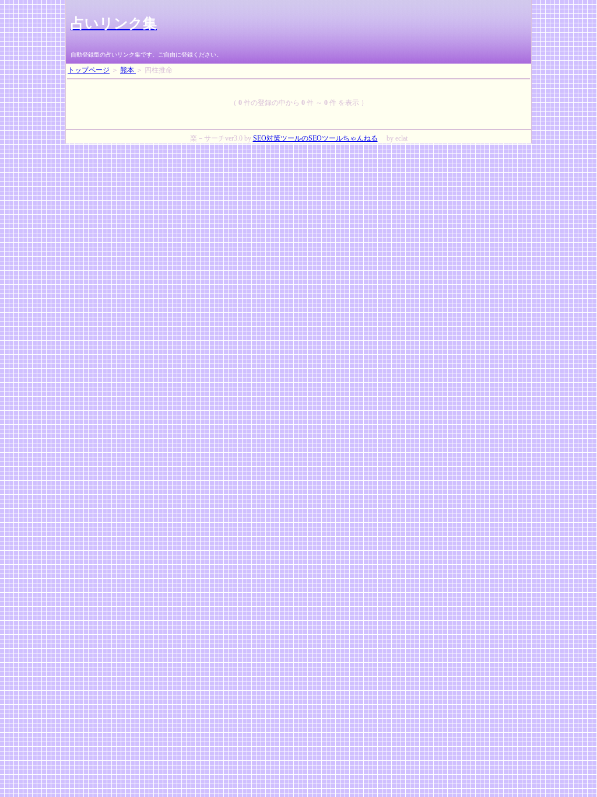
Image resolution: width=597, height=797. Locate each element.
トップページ (89, 70)
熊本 (128, 70)
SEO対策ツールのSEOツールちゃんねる (315, 138)
